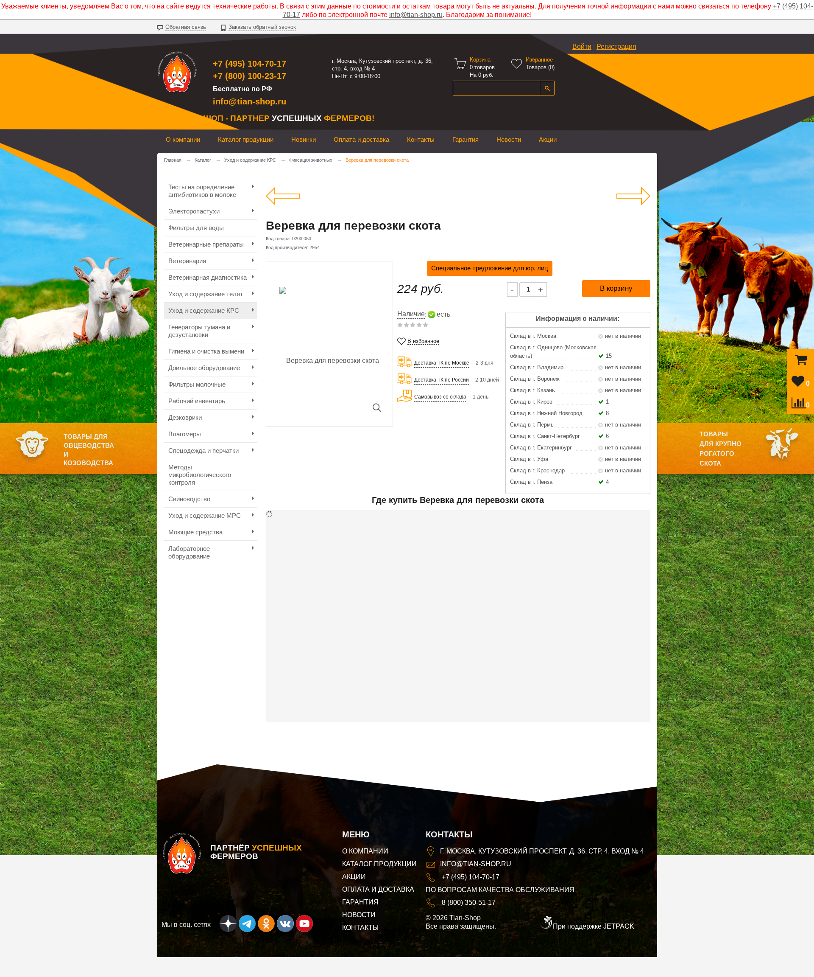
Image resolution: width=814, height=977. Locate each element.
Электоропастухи (194, 211)
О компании (183, 139)
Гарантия (465, 139)
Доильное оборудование (204, 367)
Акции (548, 139)
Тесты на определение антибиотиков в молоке (202, 190)
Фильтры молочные (197, 384)
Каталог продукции (245, 139)
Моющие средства (195, 532)
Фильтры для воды (196, 227)
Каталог (203, 160)
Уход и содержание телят (205, 294)
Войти (581, 46)
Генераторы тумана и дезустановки (199, 330)
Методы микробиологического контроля (199, 474)
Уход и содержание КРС (250, 160)
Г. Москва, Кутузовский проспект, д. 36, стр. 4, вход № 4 (542, 851)
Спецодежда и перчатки (203, 450)
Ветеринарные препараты (206, 244)
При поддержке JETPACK (593, 926)
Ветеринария (187, 260)
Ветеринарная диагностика (207, 277)
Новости (508, 139)
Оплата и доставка (361, 139)
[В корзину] (801, 361)
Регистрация (616, 46)
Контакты (421, 139)
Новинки (303, 139)
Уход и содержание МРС (204, 515)
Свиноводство (189, 499)
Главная (172, 160)
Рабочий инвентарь (196, 400)
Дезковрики (185, 417)
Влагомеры (184, 434)
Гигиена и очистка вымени (206, 351)
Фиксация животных (310, 160)
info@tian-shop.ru (416, 14)
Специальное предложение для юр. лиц (489, 268)
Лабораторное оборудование (189, 552)
